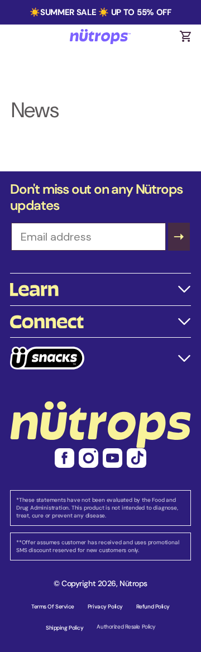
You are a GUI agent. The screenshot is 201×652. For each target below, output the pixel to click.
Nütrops (133, 583)
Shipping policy (64, 627)
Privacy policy (105, 606)
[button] (185, 36)
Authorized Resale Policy (126, 627)
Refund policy (153, 606)
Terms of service (52, 606)
